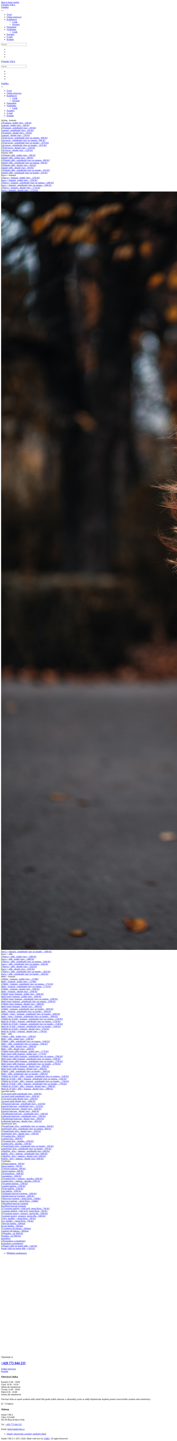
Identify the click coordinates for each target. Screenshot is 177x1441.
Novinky (16, 24)
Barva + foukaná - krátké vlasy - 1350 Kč (19, 180)
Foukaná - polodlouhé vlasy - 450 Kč (17, 130)
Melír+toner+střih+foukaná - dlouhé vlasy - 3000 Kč (24, 1069)
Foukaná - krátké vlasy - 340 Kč (15, 125)
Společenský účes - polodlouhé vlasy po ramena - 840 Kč (26, 1129)
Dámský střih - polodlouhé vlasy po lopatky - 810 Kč (24, 173)
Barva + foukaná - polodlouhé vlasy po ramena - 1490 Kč (26, 185)
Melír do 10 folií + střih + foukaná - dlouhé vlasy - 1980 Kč (27, 1089)
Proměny (11, 34)
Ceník (14, 22)
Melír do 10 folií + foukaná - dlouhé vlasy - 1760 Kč (24, 1031)
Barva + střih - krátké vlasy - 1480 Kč (17, 959)
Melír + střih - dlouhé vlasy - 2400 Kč (17, 1049)
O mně (10, 37)
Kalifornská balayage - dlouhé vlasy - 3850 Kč (21, 1121)
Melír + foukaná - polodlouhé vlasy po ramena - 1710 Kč (26, 986)
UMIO (47, 1438)
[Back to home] (8, 5)
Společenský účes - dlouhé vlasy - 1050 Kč (20, 1134)
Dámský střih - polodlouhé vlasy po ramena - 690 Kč (24, 163)
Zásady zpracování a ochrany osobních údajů (26, 1434)
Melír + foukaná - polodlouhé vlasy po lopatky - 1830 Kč (26, 1011)
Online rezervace (14, 17)
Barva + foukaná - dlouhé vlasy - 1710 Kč (19, 190)
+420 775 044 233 (13, 1363)
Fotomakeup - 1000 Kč (11, 1176)
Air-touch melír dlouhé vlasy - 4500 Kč (18, 1101)
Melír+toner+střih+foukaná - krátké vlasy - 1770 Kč (23, 1054)
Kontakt (10, 39)
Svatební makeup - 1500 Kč (13, 1186)
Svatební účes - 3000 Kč (12, 1139)
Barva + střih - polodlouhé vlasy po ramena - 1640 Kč (24, 964)
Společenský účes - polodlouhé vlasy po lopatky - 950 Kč (26, 1148)
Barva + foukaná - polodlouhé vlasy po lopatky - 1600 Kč (26, 951)
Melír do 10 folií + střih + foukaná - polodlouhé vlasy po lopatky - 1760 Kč (34, 1084)
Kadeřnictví (12, 19)
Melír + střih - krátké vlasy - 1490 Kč (17, 1039)
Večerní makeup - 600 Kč (12, 1171)
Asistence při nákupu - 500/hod (14, 1231)
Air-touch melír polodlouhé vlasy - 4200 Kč (20, 1096)
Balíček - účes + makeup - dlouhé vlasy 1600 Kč (22, 1158)
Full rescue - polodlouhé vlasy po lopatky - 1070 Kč (24, 145)
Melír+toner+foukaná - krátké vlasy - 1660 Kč (21, 996)
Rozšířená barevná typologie (13, 1206)
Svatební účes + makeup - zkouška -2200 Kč (20, 1181)
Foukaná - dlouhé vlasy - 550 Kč (15, 135)
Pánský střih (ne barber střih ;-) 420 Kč (18, 1248)
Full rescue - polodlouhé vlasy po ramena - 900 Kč (23, 140)
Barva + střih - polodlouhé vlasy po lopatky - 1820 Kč (24, 974)
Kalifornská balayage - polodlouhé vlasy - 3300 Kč (23, 1116)
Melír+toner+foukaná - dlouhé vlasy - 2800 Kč (21, 1006)
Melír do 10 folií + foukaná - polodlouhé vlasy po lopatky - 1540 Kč (31, 1026)
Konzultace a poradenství (12, 1243)
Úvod (9, 14)
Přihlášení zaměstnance (17, 1253)
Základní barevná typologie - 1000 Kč (17, 1196)
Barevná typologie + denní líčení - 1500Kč (19, 1201)
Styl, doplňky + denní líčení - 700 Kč (17, 1221)
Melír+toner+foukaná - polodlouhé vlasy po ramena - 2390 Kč (28, 1001)
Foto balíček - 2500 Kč (11, 1191)
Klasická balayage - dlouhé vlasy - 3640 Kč (20, 1111)
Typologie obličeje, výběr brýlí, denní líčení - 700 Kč (24, 1211)
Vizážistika (11, 29)
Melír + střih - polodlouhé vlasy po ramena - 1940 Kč (24, 1044)
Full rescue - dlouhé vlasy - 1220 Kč (17, 150)
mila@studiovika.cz (16, 1429)
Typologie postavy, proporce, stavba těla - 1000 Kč (23, 1216)
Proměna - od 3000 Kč (11, 1236)
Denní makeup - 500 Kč (11, 1166)
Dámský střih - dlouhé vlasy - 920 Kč (17, 168)
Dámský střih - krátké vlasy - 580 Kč (17, 158)
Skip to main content (10, 2)
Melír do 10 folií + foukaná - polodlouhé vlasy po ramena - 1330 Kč (31, 1021)
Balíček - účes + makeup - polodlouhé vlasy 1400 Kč (24, 1153)
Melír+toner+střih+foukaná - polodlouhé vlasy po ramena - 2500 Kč (31, 1059)
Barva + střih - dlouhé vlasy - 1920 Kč (18, 969)
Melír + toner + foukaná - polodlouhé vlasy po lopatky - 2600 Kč (29, 1016)
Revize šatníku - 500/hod (12, 1226)
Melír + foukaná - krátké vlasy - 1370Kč (18, 981)
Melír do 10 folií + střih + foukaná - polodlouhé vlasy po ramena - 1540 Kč (34, 1079)
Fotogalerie (11, 27)
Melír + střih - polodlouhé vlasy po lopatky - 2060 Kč (24, 1074)
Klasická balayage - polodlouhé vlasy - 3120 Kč (22, 1106)
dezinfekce (6, 1238)
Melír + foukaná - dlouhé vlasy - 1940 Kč (19, 991)
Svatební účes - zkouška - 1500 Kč (16, 1143)
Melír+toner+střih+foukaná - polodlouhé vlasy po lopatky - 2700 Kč (31, 1064)
